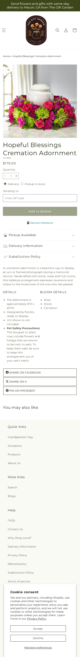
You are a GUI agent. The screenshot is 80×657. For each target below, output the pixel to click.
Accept (38, 628)
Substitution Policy (21, 572)
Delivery (14, 184)
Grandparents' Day (20, 437)
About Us (14, 463)
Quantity (9, 169)
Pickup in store (35, 184)
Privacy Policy (36, 618)
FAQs (11, 520)
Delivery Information (22, 546)
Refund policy (17, 564)
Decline (38, 638)
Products (14, 454)
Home (6, 56)
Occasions (15, 446)
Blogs (12, 496)
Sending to (16, 191)
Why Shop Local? (19, 538)
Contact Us (15, 529)
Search (12, 487)
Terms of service (19, 581)
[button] (57, 30)
